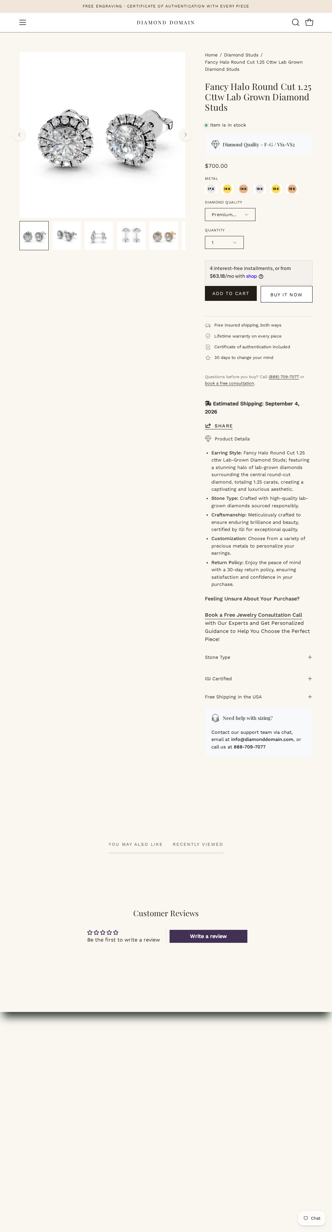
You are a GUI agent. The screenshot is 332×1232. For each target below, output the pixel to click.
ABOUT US (185, 1038)
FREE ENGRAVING (271, 1049)
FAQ (177, 1059)
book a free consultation (229, 383)
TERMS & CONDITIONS (201, 1081)
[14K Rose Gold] (243, 189)
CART (103, 1059)
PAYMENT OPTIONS (273, 1059)
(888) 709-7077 (284, 376)
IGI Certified (218, 678)
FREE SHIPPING (269, 1038)
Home (211, 54)
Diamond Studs (241, 54)
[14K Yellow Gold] (227, 189)
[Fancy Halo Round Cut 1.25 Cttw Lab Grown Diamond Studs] (34, 235)
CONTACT (31, 1092)
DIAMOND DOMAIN (166, 22)
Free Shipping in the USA (233, 696)
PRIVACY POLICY (193, 1092)
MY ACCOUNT (113, 1038)
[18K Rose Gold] (292, 189)
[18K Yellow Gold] (276, 189)
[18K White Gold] (260, 189)
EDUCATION (34, 1070)
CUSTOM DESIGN (41, 1081)
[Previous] (19, 134)
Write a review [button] (208, 936)
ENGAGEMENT (37, 1038)
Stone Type (217, 657)
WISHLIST (108, 1049)
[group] (166, 6)
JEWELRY (31, 1059)
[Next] (185, 134)
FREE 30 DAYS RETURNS (280, 1070)
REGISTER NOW (116, 1070)
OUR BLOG (185, 1049)
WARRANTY (263, 1081)
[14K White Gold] (211, 189)
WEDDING (32, 1049)
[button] (295, 22)
